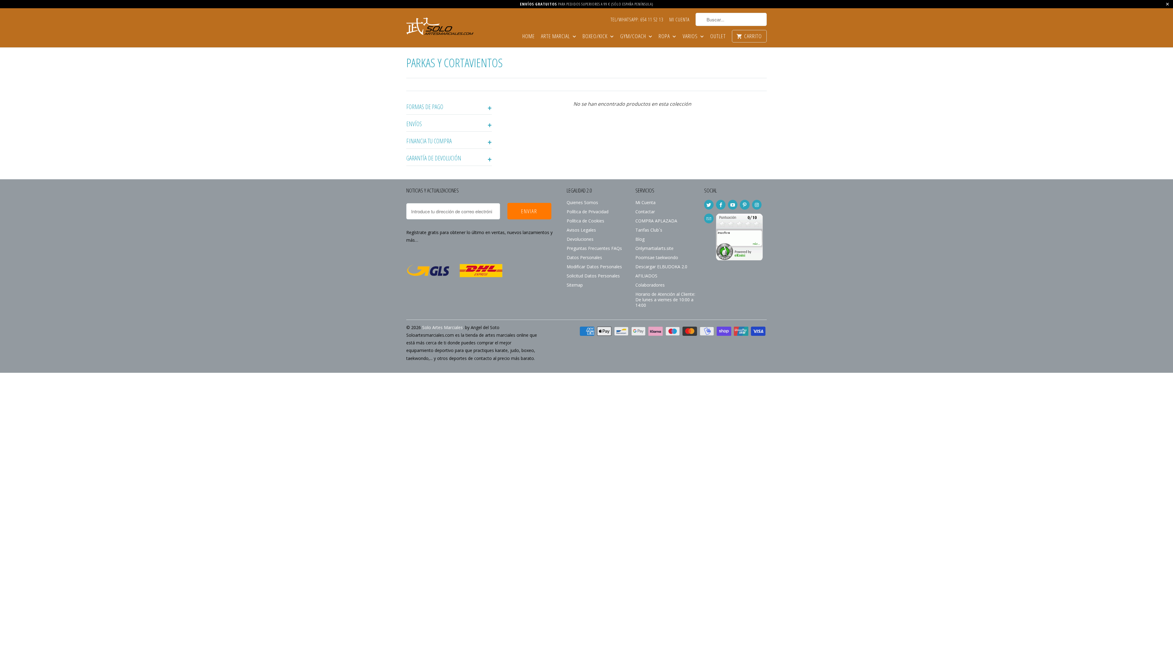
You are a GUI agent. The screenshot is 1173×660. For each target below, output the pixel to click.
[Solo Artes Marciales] (439, 25)
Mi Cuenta (679, 20)
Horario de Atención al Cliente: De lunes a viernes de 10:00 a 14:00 (665, 299)
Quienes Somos (582, 202)
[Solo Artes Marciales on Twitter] (709, 205)
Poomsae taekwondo (656, 257)
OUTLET (718, 36)
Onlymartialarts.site (654, 248)
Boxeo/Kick (596, 36)
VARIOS (691, 36)
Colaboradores (650, 285)
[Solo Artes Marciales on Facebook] (720, 205)
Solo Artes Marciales (442, 327)
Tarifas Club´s (648, 230)
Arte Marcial (556, 36)
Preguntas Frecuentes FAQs (594, 248)
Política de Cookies (585, 221)
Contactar (645, 212)
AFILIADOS (646, 276)
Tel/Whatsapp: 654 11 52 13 (637, 20)
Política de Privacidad (587, 212)
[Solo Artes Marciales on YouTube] (732, 205)
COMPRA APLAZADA (656, 221)
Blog (640, 239)
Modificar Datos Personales (594, 267)
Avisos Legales (581, 230)
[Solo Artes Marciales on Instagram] (757, 205)
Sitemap (575, 285)
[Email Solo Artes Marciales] (709, 218)
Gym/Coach (633, 36)
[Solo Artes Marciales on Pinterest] (744, 205)
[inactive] (739, 259)
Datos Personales (584, 257)
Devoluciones (580, 239)
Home (528, 36)
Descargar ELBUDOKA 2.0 (661, 267)
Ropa (665, 36)
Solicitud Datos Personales (593, 276)
